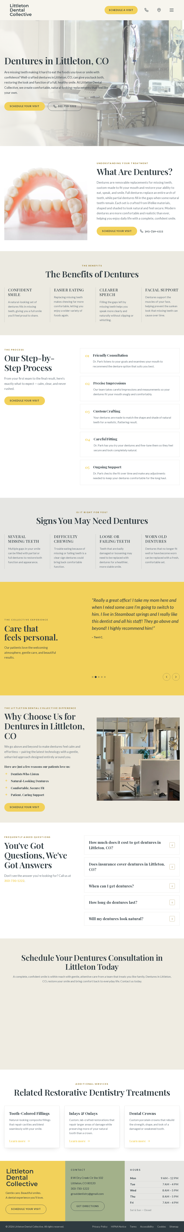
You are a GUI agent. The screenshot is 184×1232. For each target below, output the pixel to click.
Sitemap (173, 1226)
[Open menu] (171, 10)
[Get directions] (159, 10)
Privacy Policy (99, 1226)
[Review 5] (105, 677)
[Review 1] (92, 677)
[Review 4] (102, 677)
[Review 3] (99, 677)
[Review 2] (96, 677)
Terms (133, 1226)
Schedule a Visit (121, 10)
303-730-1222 (67, 106)
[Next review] (176, 677)
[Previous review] (166, 677)
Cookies (161, 1226)
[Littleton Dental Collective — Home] (21, 10)
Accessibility (147, 1226)
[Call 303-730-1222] (146, 10)
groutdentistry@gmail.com (87, 1193)
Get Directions (87, 1206)
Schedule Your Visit (24, 106)
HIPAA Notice (118, 1226)
